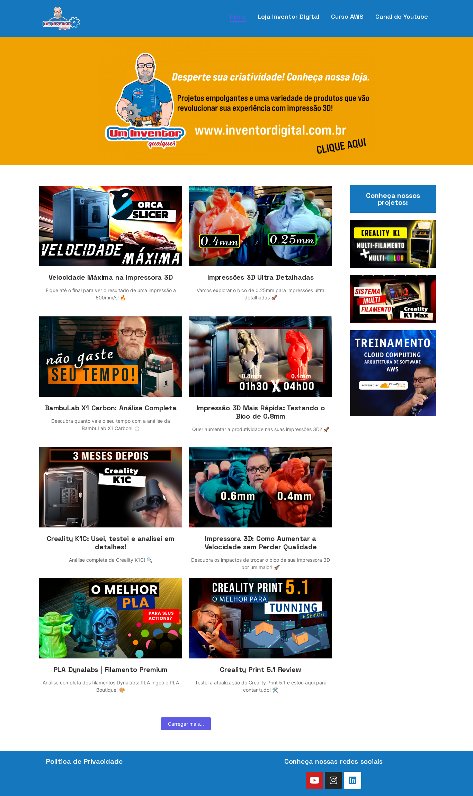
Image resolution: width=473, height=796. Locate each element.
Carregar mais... (186, 724)
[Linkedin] (352, 780)
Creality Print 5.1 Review (260, 669)
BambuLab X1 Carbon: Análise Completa (111, 407)
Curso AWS (347, 16)
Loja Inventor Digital (288, 16)
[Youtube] (314, 780)
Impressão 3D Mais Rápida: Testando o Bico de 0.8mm (261, 412)
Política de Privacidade (84, 761)
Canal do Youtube (401, 16)
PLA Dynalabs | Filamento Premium (111, 669)
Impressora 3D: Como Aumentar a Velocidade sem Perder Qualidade (261, 542)
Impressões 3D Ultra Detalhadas (260, 277)
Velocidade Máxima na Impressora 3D (110, 277)
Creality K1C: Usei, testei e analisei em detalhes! (111, 542)
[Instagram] (333, 780)
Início (238, 16)
